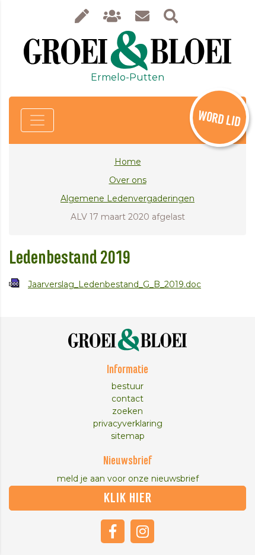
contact (127, 398)
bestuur (127, 386)
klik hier (128, 498)
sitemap (128, 436)
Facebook (113, 531)
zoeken (127, 411)
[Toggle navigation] (37, 120)
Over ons (127, 180)
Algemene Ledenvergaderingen (127, 198)
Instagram (142, 531)
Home (127, 161)
